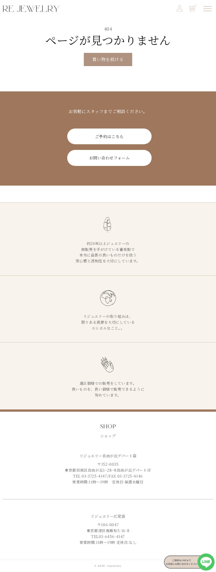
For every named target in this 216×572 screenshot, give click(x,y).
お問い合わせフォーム (109, 158)
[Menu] (208, 8)
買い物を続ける (108, 59)
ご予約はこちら (109, 136)
